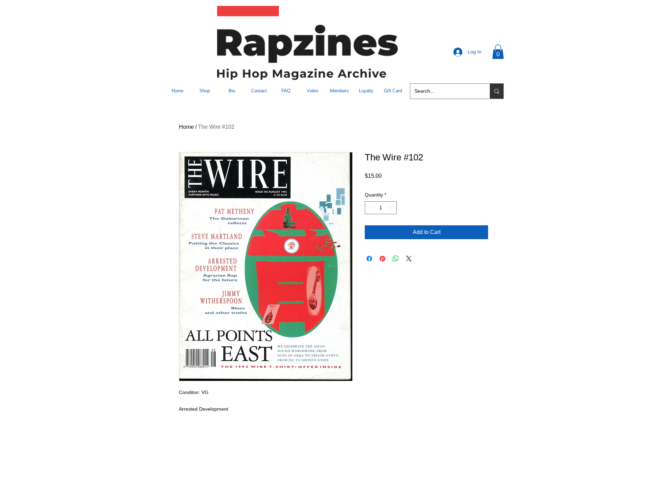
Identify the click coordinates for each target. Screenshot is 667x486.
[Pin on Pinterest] (382, 258)
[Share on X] (409, 258)
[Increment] (391, 208)
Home (186, 127)
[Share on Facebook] (369, 258)
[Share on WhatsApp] (396, 258)
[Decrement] (370, 208)
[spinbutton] (380, 208)
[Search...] (496, 91)
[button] (498, 51)
